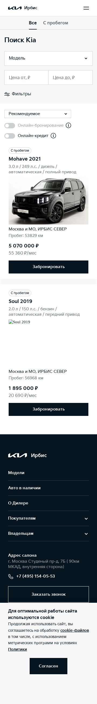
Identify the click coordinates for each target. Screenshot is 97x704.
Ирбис (30, 8)
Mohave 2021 (25, 159)
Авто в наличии (24, 488)
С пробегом (55, 23)
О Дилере (18, 503)
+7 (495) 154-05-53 (35, 576)
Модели (16, 472)
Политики (17, 649)
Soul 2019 (20, 301)
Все (33, 23)
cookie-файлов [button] (74, 630)
